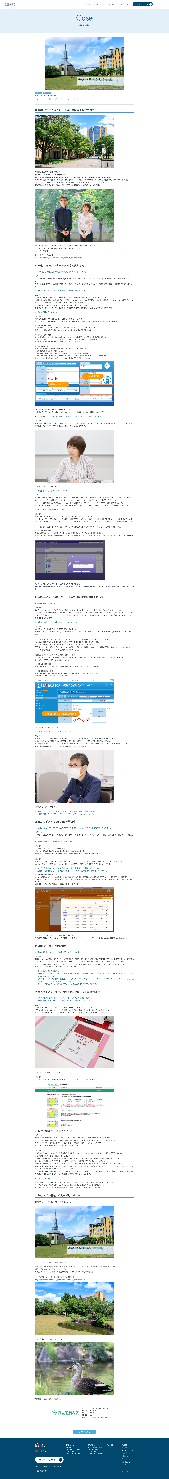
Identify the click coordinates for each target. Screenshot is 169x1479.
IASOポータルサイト (141, 4)
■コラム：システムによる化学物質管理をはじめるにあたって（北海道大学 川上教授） (68, 1187)
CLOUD (104, 4)
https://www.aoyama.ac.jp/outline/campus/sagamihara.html (60, 1279)
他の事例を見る (84, 1432)
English (159, 4)
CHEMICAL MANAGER (73, 1450)
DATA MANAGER (72, 1452)
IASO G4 (96, 4)
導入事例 (111, 4)
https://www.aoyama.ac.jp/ (100, 1417)
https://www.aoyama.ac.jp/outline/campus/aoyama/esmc (58, 257)
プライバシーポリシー (128, 1471)
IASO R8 (88, 4)
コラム (127, 4)
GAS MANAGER (93, 1450)
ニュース (119, 4)
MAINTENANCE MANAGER (75, 1454)
